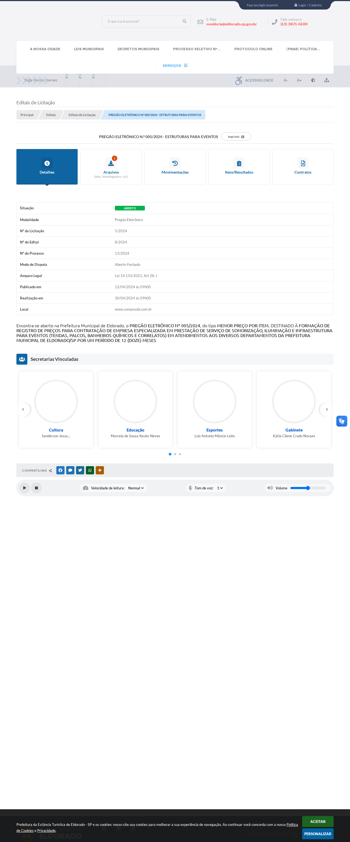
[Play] (24, 488)
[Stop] (36, 488)
